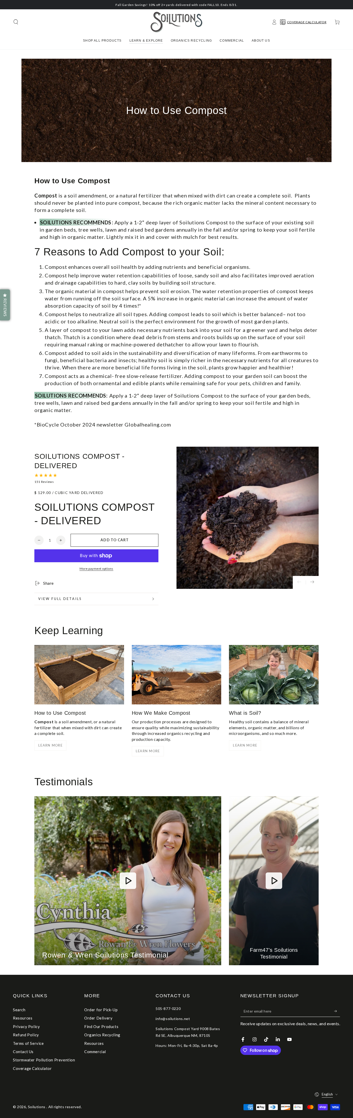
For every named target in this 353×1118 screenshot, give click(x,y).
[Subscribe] (337, 1011)
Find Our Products (101, 1026)
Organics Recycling (102, 1034)
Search (19, 1009)
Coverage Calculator (32, 1068)
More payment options (96, 569)
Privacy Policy (26, 1026)
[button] (15, 22)
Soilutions (37, 1107)
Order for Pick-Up (101, 1009)
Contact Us (23, 1051)
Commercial (95, 1051)
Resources (22, 1018)
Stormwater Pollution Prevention (44, 1060)
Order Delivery (98, 1018)
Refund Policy (26, 1034)
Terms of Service (28, 1043)
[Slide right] (312, 582)
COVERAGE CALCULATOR (306, 22)
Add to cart (114, 540)
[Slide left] (299, 582)
